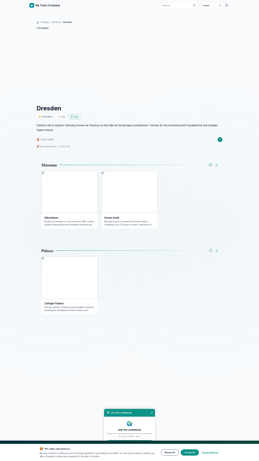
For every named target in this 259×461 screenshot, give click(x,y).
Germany (56, 22)
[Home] (38, 22)
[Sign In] (227, 5)
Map (76, 117)
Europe (45, 22)
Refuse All (170, 452)
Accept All (190, 452)
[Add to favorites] (93, 175)
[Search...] (194, 5)
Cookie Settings (210, 452)
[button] (129, 413)
